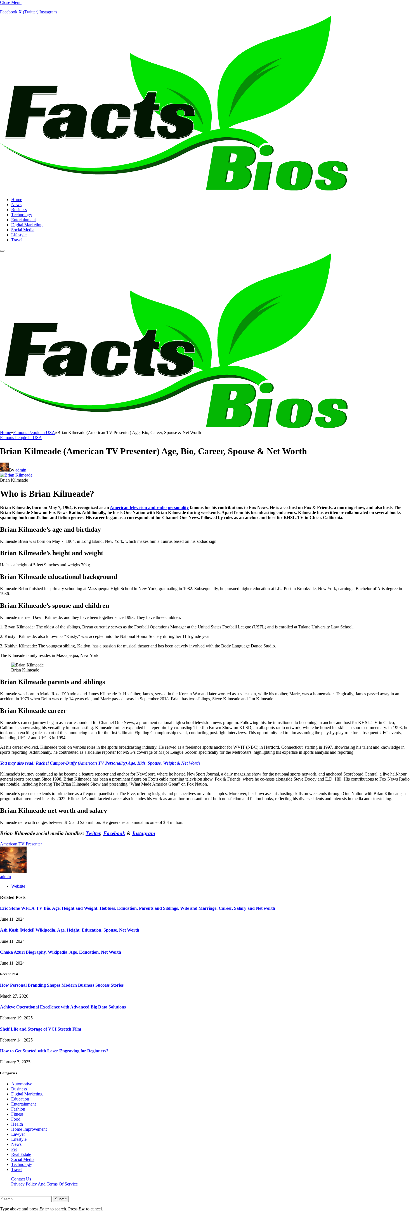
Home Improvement (29, 1129)
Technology (21, 214)
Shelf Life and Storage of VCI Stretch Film (40, 1029)
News (16, 204)
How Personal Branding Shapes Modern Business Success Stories (62, 985)
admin (20, 470)
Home (16, 199)
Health (17, 1124)
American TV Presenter (21, 844)
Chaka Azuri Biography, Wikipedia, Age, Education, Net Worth (60, 952)
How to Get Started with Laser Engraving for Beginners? (54, 1050)
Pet (14, 1149)
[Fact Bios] (174, 190)
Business (19, 209)
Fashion (18, 1109)
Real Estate (21, 1154)
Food (15, 1119)
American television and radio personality (149, 507)
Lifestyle (19, 234)
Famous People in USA (21, 437)
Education (20, 1099)
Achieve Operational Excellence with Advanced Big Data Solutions (63, 1007)
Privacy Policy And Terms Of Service (44, 1184)
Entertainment (23, 219)
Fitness (17, 1114)
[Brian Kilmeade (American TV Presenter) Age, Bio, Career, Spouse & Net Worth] (16, 475)
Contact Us (21, 1179)
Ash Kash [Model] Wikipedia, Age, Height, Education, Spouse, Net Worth (69, 930)
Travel (16, 239)
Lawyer (18, 1134)
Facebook (114, 833)
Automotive (21, 1083)
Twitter (93, 833)
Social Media (22, 229)
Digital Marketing (26, 224)
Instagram (143, 833)
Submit (61, 1199)
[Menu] (2, 251)
